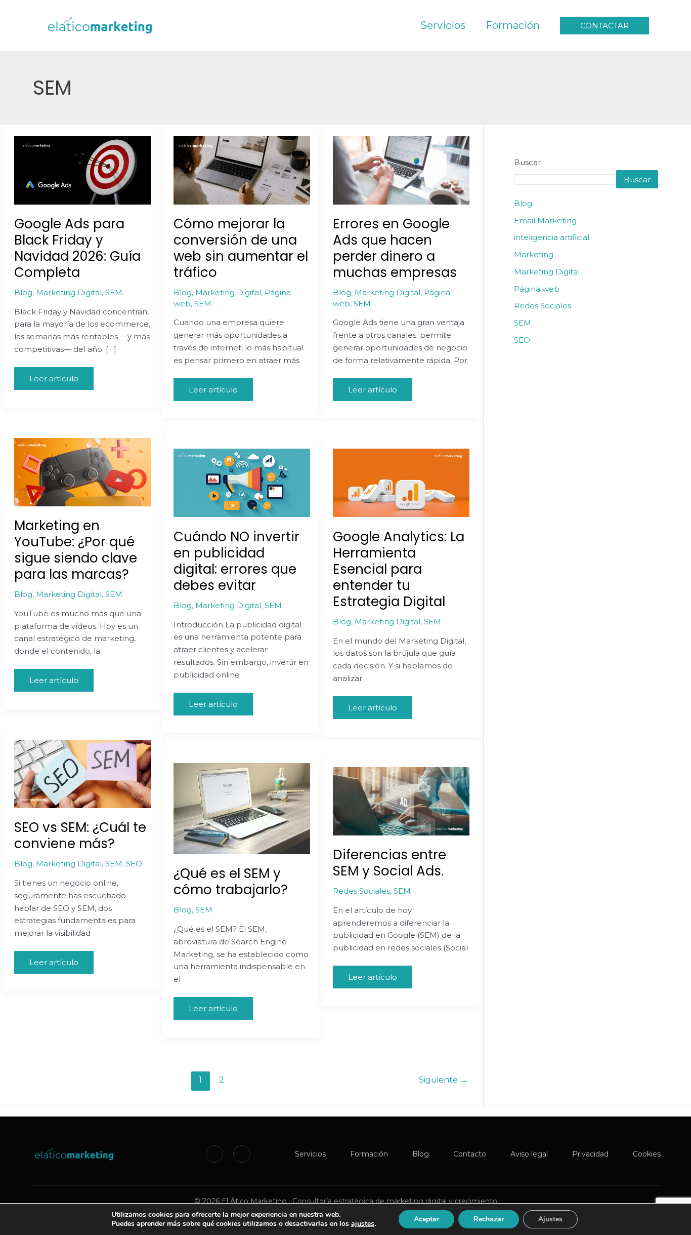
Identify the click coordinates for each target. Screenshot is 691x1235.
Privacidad (590, 1154)
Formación (369, 1154)
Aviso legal (529, 1154)
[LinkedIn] (214, 1154)
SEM (113, 292)
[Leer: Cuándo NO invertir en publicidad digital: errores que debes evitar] (242, 482)
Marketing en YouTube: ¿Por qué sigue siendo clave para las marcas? (75, 549)
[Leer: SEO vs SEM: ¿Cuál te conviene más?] (82, 773)
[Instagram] (241, 1154)
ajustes (362, 1223)
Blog (23, 292)
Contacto (469, 1154)
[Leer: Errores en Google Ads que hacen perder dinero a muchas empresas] (401, 169)
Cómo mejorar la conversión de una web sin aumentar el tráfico (241, 248)
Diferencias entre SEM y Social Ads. (389, 863)
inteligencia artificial (551, 237)
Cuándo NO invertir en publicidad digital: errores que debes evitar (236, 561)
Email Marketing (545, 220)
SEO (134, 863)
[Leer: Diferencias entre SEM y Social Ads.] (401, 800)
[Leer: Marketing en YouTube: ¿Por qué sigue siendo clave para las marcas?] (82, 471)
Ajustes (550, 1219)
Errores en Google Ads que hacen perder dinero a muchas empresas (395, 248)
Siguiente (443, 1080)
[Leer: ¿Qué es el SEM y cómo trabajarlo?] (242, 808)
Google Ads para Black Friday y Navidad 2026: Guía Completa (77, 248)
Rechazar (488, 1219)
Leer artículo (53, 375)
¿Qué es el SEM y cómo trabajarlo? (231, 881)
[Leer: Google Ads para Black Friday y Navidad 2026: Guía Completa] (82, 169)
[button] (604, 25)
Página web (536, 289)
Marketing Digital (69, 292)
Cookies (647, 1154)
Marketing (533, 254)
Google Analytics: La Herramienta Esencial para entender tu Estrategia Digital (398, 569)
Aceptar (426, 1219)
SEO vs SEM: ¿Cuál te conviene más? (80, 835)
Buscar (527, 162)
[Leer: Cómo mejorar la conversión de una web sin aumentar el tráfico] (242, 169)
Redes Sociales (361, 891)
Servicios (310, 1154)
